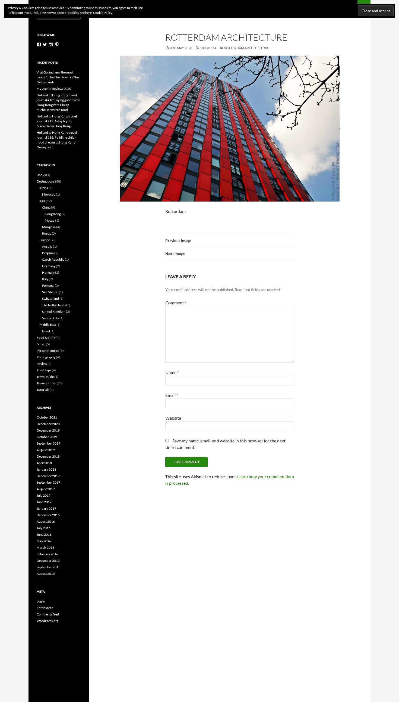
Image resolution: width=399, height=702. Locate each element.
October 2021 (47, 417)
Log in (41, 601)
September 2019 (48, 443)
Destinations (46, 181)
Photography (46, 357)
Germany (48, 266)
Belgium (48, 253)
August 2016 (46, 521)
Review (42, 364)
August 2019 (46, 450)
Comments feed (48, 614)
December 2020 (48, 424)
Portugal (48, 285)
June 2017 (44, 502)
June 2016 (44, 534)
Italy (45, 279)
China (46, 207)
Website (173, 417)
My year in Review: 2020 (54, 89)
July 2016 (43, 528)
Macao (50, 220)
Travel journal (46, 383)
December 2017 (48, 476)
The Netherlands (54, 305)
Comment (175, 302)
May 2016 (44, 541)
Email (171, 395)
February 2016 (47, 554)
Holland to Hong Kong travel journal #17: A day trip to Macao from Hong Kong (57, 121)
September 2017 (48, 482)
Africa (43, 188)
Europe (44, 240)
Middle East (47, 325)
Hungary (48, 272)
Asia (42, 201)
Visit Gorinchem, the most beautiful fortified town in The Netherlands (58, 77)
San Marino (50, 292)
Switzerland (50, 298)
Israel (46, 331)
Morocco (48, 194)
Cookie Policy (102, 13)
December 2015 (48, 561)
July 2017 (43, 495)
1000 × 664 (208, 48)
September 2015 (48, 567)
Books (41, 175)
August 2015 (46, 574)
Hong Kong (53, 214)
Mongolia (49, 227)
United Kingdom (53, 311)
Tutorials (43, 390)
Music (41, 344)
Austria (47, 246)
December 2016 (48, 515)
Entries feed (45, 608)
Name (172, 372)
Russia (46, 233)
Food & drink (46, 338)
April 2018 (44, 463)
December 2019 (48, 430)
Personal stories (48, 351)
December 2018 (48, 456)
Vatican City (50, 318)
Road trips (44, 370)
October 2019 (47, 437)
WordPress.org (47, 621)
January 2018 (46, 469)
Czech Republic (53, 259)
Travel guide (45, 377)
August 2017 (46, 489)
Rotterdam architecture (246, 48)
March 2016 (45, 547)
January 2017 (46, 508)
